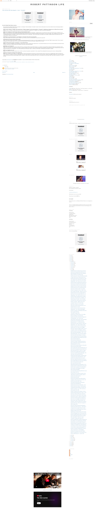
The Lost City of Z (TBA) (72, 62)
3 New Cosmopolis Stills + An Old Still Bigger (77, 429)
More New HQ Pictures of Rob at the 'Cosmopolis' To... (78, 402)
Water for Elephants (72, 72)
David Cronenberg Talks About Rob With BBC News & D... (79, 347)
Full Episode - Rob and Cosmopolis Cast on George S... (79, 401)
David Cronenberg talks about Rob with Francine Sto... (78, 342)
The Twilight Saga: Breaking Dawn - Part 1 (75, 71)
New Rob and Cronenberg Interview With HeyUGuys (78, 378)
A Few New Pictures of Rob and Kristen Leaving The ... (79, 300)
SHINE (6, 66)
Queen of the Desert (72, 65)
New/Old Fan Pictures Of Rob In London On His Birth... (79, 286)
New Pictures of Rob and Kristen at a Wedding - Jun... (78, 297)
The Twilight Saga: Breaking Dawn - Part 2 (75, 68)
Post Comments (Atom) (9, 74)
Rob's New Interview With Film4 (75, 338)
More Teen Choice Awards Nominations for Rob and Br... (79, 345)
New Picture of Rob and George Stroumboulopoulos (78, 405)
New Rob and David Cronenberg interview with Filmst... (78, 270)
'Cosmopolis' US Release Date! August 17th (77, 418)
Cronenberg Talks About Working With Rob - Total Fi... (78, 356)
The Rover (70, 67)
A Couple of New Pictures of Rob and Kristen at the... (78, 277)
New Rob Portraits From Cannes (75, 306)
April (71, 436)
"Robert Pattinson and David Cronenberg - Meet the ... (78, 374)
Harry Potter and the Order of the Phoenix (75, 79)
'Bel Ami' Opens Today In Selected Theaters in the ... (78, 400)
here (88, 39)
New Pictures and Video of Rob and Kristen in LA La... (78, 305)
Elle (69, 452)
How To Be (70, 90)
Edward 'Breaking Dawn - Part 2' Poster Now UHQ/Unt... (79, 333)
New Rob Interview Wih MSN (75, 377)
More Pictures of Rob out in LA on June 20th (77, 304)
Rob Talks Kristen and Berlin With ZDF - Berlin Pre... (78, 351)
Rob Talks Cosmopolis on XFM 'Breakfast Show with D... (79, 310)
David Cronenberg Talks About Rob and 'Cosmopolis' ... (78, 415)
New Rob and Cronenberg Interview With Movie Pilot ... (78, 272)
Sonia (70, 455)
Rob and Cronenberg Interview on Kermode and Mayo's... (79, 336)
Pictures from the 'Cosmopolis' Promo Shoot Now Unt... (79, 283)
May (71, 435)
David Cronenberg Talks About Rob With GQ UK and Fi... (79, 337)
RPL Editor (70, 454)
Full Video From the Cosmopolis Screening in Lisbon (78, 373)
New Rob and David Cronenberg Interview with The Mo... (79, 365)
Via (22, 59)
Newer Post (4, 72)
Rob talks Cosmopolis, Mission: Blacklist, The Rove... (78, 391)
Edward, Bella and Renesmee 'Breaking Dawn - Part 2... (79, 364)
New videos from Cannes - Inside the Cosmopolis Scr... (79, 396)
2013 (71, 259)
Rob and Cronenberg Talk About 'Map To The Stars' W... (79, 414)
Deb (70, 451)
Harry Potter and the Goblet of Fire (74, 82)
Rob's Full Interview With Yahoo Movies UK (77, 361)
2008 (71, 445)
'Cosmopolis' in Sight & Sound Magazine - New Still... (78, 329)
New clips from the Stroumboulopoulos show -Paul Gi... (79, 409)
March (72, 437)
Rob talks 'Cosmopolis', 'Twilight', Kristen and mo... (78, 301)
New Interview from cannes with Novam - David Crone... (79, 323)
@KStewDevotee (9, 59)
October (72, 264)
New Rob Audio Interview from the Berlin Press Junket (78, 278)
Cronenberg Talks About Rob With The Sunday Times (78, 387)
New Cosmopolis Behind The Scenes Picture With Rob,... (79, 360)
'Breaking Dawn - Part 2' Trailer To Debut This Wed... (78, 324)
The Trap (70, 60)
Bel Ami (70, 70)
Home (34, 72)
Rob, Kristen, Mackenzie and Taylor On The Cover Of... (79, 359)
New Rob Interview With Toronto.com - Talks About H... (78, 406)
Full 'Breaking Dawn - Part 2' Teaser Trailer (77, 318)
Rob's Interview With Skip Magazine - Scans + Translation (13, 10)
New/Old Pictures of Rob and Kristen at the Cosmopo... (79, 411)
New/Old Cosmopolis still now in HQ (76, 410)
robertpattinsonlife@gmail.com (73, 192)
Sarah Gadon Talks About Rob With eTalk (77, 354)
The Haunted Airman (72, 81)
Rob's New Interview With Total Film (76, 346)
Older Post (63, 72)
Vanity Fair (70, 84)
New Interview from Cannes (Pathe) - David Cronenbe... (79, 395)
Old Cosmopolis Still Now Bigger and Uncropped (78, 368)
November (72, 263)
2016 (71, 255)
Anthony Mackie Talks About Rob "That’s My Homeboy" (79, 319)
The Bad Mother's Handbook (73, 80)
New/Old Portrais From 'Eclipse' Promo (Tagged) (78, 327)
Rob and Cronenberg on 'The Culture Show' (77, 315)
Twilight (70, 88)
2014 (71, 258)
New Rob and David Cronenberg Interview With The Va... (79, 423)
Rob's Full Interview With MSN (75, 369)
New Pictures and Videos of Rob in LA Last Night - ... (78, 288)
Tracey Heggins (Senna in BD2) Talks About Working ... (79, 279)
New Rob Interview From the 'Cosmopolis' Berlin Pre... (78, 292)
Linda (70, 453)
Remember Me (71, 94)
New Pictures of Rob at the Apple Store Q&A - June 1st (79, 328)
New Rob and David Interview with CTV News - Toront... (79, 392)
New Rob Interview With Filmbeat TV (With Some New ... (79, 355)
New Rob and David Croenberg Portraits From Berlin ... (78, 296)
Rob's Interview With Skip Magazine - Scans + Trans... (78, 332)
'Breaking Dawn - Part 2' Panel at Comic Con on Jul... (78, 295)
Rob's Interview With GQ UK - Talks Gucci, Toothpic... (78, 350)
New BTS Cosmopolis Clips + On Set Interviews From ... (79, 432)
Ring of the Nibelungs (72, 83)
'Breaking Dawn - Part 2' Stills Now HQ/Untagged (78, 309)
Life (69, 64)
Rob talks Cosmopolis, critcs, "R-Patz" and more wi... (78, 388)
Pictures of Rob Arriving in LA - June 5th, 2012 (77, 433)
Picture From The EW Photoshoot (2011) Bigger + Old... (79, 352)
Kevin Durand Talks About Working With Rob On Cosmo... (79, 370)
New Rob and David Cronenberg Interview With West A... (79, 282)
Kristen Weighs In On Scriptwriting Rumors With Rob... (78, 420)
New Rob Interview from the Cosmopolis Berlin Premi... (78, 287)
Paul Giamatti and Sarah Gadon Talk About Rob (77, 382)
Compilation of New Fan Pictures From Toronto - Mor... (78, 379)
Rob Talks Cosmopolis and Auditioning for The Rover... (78, 428)
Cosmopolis (70, 69)
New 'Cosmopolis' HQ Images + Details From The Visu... (79, 291)
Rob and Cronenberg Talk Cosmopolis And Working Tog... (79, 419)
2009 (71, 444)
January (72, 440)
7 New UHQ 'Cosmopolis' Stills (75, 313)
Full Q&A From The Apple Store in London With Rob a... (79, 424)
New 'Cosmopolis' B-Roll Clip (75, 311)
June (72, 269)
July (71, 268)
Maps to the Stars (71, 66)
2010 (71, 443)
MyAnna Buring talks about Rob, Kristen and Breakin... (78, 273)
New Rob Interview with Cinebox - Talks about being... (78, 386)
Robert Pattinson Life (47, 4)
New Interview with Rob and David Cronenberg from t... (78, 397)
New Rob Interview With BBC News (76, 383)
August (72, 267)
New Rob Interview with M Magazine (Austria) (77, 320)
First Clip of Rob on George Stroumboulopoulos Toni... (78, 427)
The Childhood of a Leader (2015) (74, 63)
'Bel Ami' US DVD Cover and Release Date (77, 274)
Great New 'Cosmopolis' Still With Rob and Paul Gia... (78, 341)
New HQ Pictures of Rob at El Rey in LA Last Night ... (78, 314)
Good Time (70, 61)
